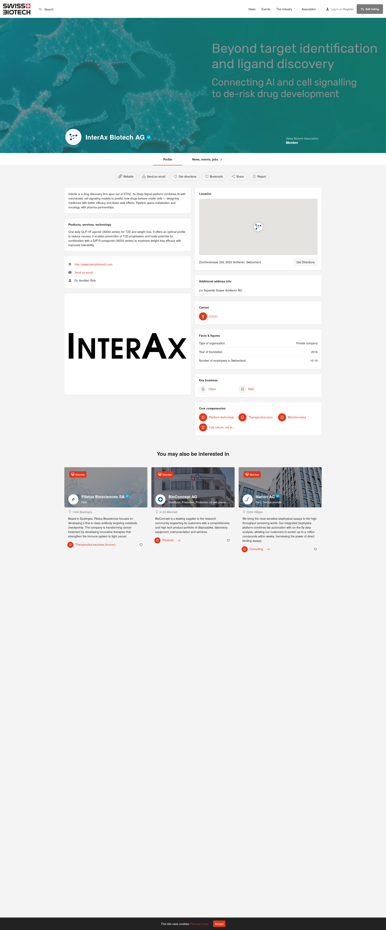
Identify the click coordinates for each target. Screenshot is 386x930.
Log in (335, 9)
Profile (167, 159)
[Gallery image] (127, 346)
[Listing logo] (73, 137)
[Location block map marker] (258, 227)
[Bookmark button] (141, 545)
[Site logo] (17, 8)
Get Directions (306, 262)
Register (348, 9)
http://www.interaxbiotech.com (94, 264)
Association (309, 9)
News (252, 9)
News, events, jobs (207, 159)
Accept (219, 924)
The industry (284, 9)
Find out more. (199, 924)
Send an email (84, 272)
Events (266, 9)
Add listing (372, 9)
